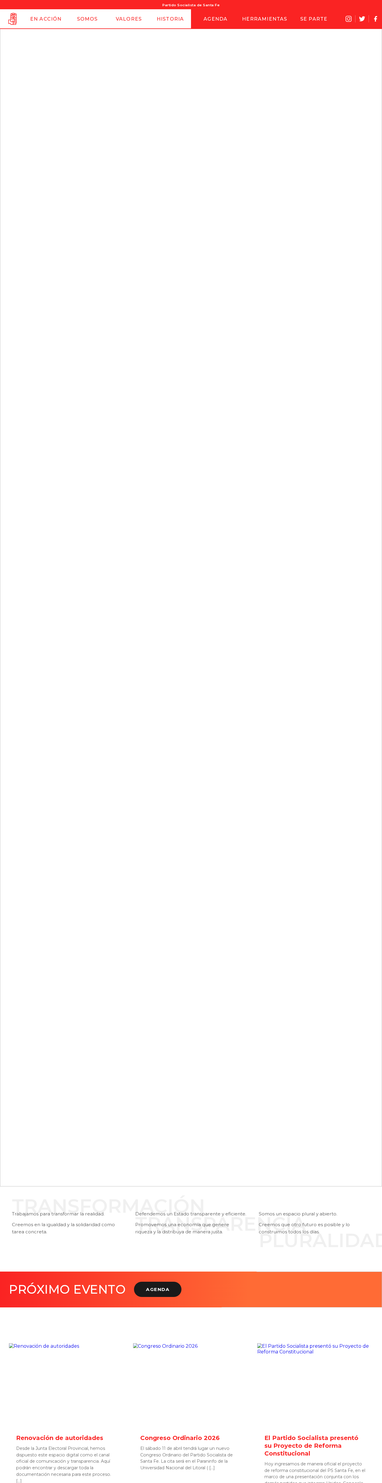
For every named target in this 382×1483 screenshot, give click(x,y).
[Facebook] (375, 18)
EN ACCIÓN (46, 19)
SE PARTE (314, 19)
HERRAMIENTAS (264, 19)
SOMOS (87, 19)
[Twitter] (362, 18)
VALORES (129, 19)
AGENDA (215, 19)
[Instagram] (348, 18)
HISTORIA (170, 19)
